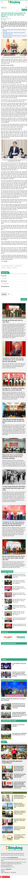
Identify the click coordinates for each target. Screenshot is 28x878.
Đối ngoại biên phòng (8, 680)
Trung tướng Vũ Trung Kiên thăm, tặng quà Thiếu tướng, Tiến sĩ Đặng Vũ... (19, 582)
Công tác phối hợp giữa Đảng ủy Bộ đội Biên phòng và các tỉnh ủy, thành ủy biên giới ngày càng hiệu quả (20, 784)
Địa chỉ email (4, 281)
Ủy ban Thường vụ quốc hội (7, 265)
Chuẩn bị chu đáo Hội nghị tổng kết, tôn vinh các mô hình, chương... (19, 613)
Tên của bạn (3, 275)
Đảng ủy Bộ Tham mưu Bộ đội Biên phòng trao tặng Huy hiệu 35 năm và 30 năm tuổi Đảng (12, 456)
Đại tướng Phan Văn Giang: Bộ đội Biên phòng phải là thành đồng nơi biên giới (19, 768)
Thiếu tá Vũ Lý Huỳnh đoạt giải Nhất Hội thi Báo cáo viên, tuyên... (19, 594)
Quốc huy (9, 267)
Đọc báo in (5, 632)
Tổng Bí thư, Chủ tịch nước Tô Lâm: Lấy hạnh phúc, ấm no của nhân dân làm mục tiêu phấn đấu (13, 359)
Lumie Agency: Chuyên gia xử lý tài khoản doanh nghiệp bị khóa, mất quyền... (19, 836)
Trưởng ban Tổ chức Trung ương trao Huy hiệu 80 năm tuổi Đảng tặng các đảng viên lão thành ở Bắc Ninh (13, 523)
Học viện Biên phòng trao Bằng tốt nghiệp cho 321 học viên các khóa (19, 588)
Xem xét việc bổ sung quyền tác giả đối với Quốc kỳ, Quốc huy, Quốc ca (13, 15)
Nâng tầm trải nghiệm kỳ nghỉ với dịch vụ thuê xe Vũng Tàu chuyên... (20, 813)
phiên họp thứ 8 (18, 265)
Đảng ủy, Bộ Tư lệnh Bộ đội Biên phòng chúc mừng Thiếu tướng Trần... (19, 576)
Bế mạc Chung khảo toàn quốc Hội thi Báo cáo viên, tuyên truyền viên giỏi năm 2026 (13, 557)
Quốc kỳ (3, 267)
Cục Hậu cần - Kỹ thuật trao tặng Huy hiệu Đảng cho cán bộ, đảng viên (13, 389)
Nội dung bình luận (5, 286)
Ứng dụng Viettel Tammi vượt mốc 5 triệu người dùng (20, 820)
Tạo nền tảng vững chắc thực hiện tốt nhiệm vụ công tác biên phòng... (19, 601)
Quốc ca (14, 267)
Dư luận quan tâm (7, 571)
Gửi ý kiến (24, 299)
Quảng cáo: (6, 869)
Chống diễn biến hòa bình (9, 721)
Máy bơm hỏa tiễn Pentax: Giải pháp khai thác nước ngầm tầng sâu (19, 805)
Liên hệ (2, 870)
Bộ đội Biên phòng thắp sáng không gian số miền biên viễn (20, 776)
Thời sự (4, 659)
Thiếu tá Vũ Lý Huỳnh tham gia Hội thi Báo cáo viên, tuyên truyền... (19, 607)
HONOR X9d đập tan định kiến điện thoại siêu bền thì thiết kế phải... (20, 797)
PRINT (25, 9)
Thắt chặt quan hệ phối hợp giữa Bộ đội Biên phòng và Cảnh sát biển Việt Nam (13, 421)
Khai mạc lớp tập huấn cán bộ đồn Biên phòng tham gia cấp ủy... (19, 626)
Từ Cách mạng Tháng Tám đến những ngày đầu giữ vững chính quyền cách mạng (13, 488)
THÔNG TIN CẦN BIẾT (7, 792)
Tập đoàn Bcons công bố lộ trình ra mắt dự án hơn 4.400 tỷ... (19, 828)
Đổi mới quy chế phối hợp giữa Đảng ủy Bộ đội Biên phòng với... (19, 619)
